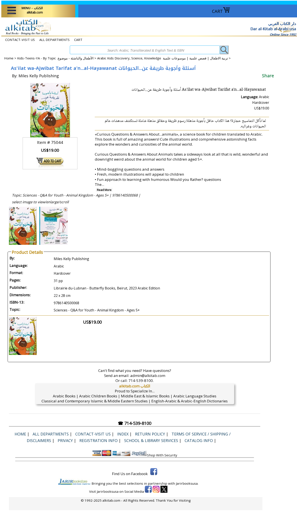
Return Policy (150, 434)
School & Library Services (151, 440)
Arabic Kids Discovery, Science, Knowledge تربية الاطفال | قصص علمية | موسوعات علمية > (164, 58)
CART (217, 11)
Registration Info (98, 440)
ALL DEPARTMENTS (54, 39)
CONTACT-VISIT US (20, 39)
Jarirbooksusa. (187, 483)
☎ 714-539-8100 (134, 423)
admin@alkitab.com (147, 375)
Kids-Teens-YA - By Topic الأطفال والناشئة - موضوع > (57, 58)
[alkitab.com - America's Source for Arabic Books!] (26, 34)
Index (122, 434)
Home (8, 58)
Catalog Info (199, 440)
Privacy (65, 440)
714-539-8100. (141, 380)
